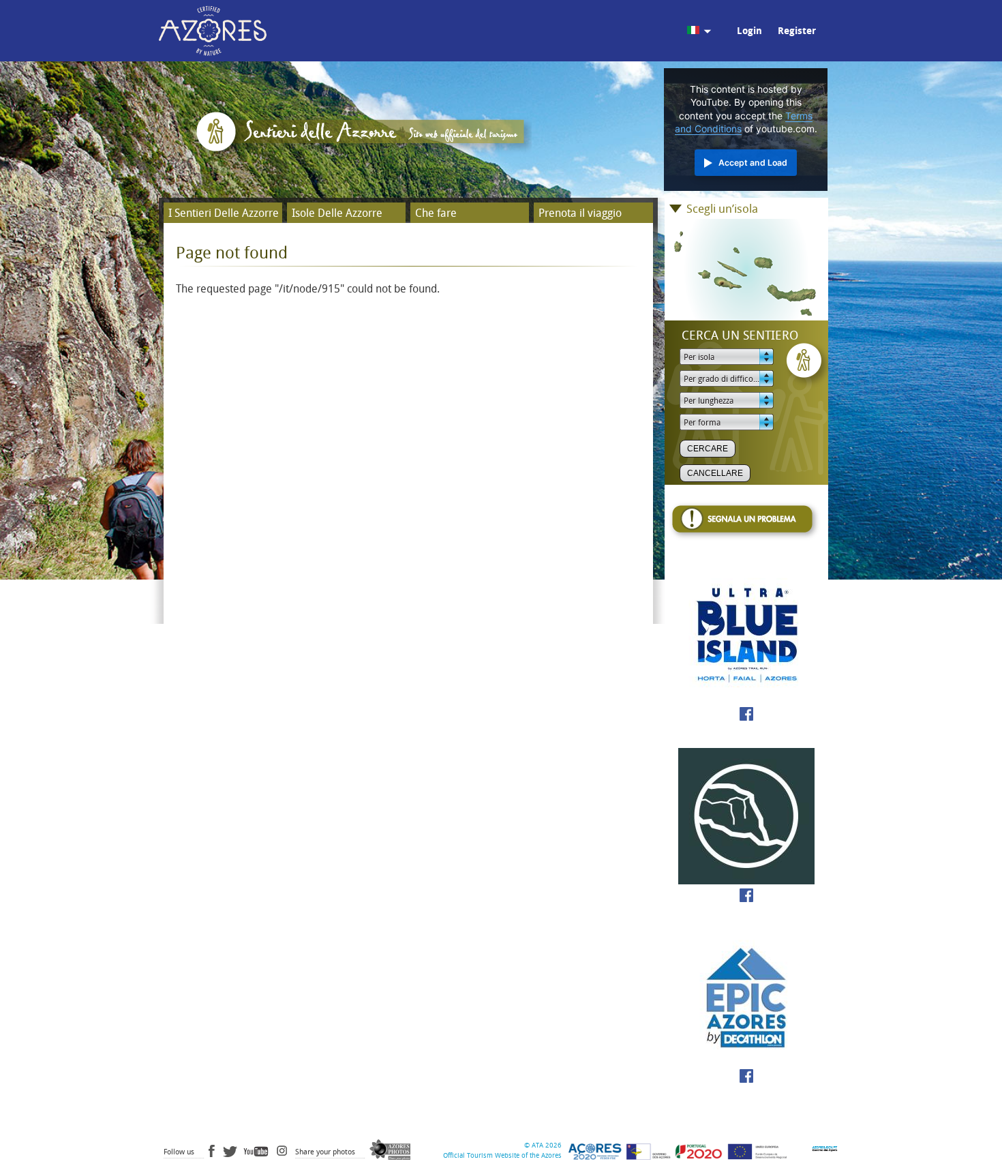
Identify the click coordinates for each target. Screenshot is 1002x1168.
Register (797, 31)
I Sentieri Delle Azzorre (223, 213)
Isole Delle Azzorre (337, 213)
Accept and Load (752, 163)
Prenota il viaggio (580, 213)
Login (749, 31)
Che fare (436, 213)
